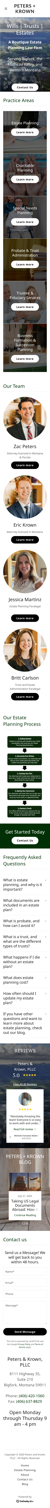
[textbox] (25, 1271)
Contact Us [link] (25, 1479)
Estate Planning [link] (25, 1470)
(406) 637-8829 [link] (29, 1401)
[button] (6, 8)
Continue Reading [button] (25, 1215)
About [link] (25, 1475)
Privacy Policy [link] (24, 1344)
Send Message (25, 1332)
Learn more (25, 132)
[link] (25, 12)
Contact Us (25, 840)
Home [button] (25, 1465)
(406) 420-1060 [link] (31, 1395)
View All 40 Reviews (25, 1084)
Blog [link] (25, 1484)
